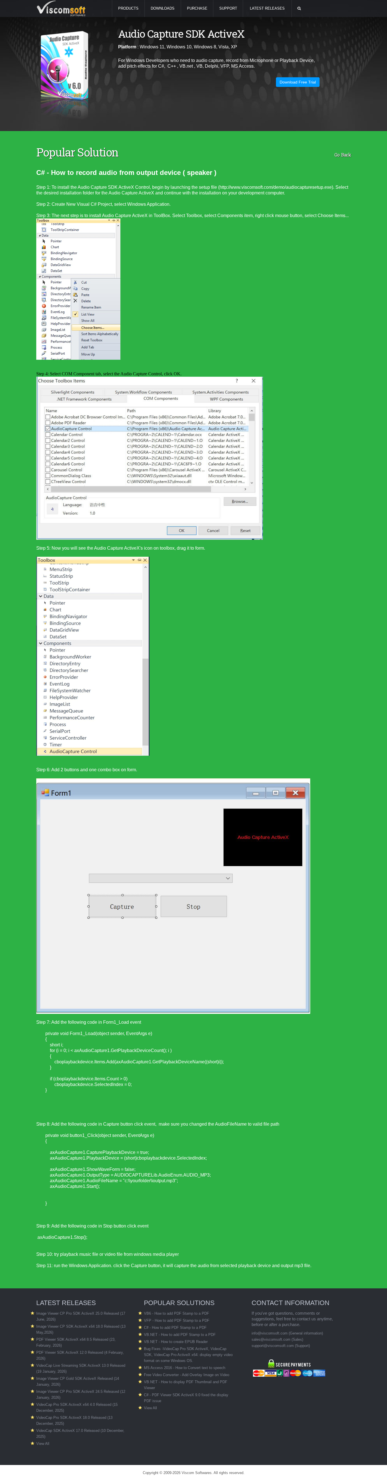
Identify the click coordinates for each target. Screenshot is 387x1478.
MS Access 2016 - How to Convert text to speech (184, 1368)
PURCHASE (197, 8)
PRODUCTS (128, 8)
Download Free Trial (298, 82)
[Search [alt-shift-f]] (299, 8)
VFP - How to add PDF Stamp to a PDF (176, 1320)
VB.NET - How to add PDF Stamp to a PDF (180, 1335)
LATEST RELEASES (267, 8)
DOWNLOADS (163, 8)
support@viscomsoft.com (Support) (281, 1346)
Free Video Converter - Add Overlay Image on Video (186, 1375)
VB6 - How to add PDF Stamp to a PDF (176, 1313)
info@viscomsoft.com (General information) (287, 1333)
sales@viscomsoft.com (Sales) (277, 1339)
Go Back (342, 155)
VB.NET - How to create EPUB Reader (176, 1342)
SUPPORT (228, 8)
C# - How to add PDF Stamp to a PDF (175, 1327)
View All (42, 1443)
